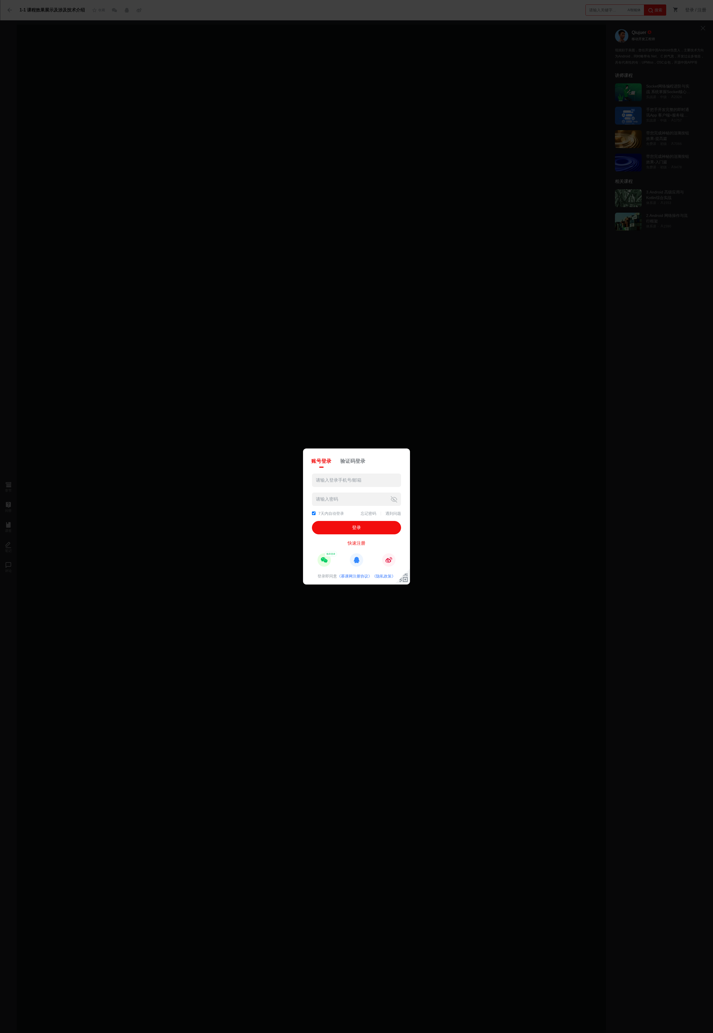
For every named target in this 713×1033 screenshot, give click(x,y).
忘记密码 (368, 513)
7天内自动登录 (331, 513)
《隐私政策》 (383, 576)
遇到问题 (393, 513)
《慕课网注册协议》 (354, 576)
